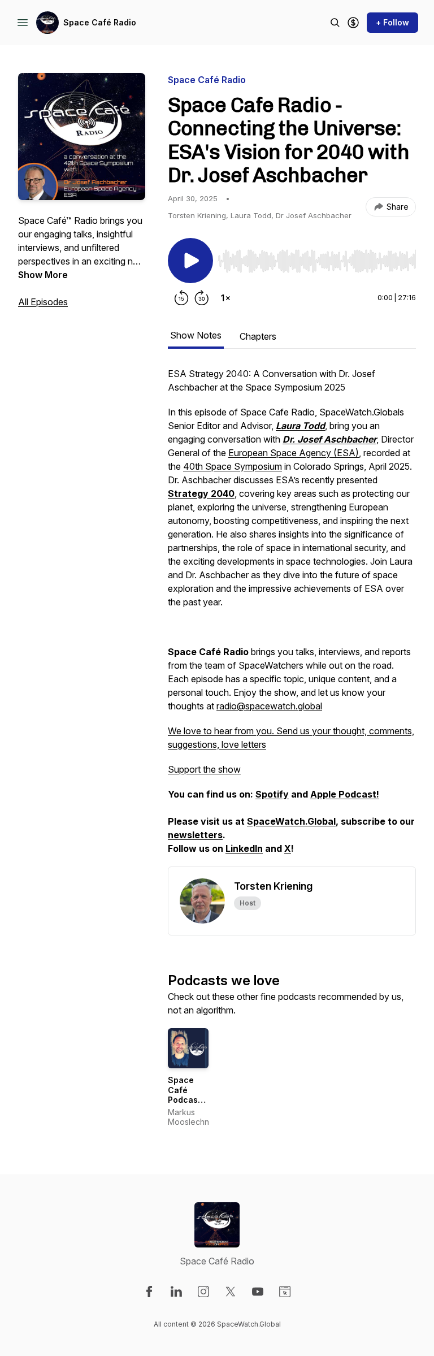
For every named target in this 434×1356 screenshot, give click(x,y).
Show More (43, 274)
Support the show (204, 769)
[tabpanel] (292, 617)
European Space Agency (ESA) (293, 452)
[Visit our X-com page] (230, 1291)
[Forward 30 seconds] (202, 298)
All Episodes (43, 301)
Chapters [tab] (258, 336)
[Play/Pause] (190, 260)
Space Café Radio (99, 22)
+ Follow (392, 22)
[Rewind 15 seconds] (181, 298)
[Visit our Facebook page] (149, 1291)
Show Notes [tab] (196, 335)
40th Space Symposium (232, 466)
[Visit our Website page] (284, 1291)
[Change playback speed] (225, 298)
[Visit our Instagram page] (203, 1291)
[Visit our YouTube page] (257, 1291)
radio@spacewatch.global (269, 706)
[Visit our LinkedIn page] (176, 1291)
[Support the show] (353, 22)
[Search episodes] (335, 22)
